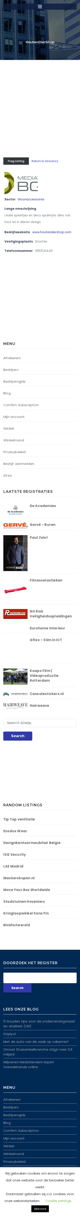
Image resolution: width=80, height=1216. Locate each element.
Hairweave (39, 705)
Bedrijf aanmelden (18, 463)
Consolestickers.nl (47, 693)
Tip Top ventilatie (19, 819)
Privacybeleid (14, 452)
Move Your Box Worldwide (26, 889)
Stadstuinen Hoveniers (24, 901)
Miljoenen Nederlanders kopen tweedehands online (28, 1064)
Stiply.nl (9, 1034)
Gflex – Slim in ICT (46, 640)
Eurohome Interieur (47, 628)
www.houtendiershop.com (51, 232)
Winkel (8, 428)
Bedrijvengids (14, 381)
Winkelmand (13, 440)
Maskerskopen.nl (19, 878)
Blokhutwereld (16, 925)
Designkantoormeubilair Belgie (31, 842)
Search (17, 736)
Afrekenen (12, 358)
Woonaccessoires (31, 199)
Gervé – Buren (43, 524)
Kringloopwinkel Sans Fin (26, 913)
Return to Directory (45, 161)
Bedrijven (11, 369)
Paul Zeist (39, 537)
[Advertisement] (40, 102)
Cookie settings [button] (58, 1200)
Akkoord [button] (40, 1209)
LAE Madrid (13, 866)
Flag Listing (16, 161)
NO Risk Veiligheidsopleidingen (51, 614)
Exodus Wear (15, 831)
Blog (7, 393)
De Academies (43, 505)
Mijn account (14, 416)
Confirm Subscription (21, 405)
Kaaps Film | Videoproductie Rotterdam (44, 675)
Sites (7, 475)
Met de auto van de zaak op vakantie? (36, 1041)
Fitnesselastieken (46, 580)
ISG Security (14, 854)
